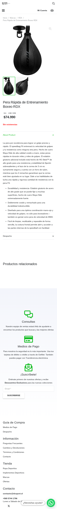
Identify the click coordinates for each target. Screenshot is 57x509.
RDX (20, 18)
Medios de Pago (10, 427)
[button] (53, 3)
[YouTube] (13, 506)
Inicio (5, 18)
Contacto (7, 456)
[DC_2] (6, 3)
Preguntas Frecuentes (12, 443)
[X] (9, 506)
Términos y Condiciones (13, 452)
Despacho (7, 432)
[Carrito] (52, 10)
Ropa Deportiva (10, 468)
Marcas (13, 18)
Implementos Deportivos (13, 473)
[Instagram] (18, 506)
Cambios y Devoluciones (13, 448)
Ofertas (6, 481)
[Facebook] (4, 506)
